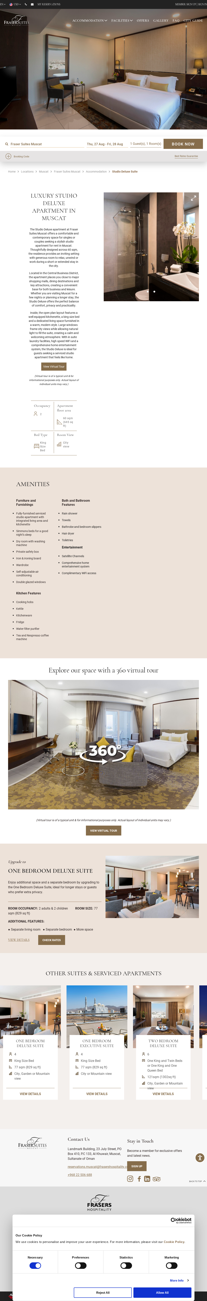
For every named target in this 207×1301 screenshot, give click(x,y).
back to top (195, 1181)
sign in (202, 4)
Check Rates (51, 940)
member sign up (185, 4)
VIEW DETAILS (30, 1094)
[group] (103, 744)
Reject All (103, 1292)
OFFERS (143, 20)
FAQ (176, 20)
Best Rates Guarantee (186, 156)
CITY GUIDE (193, 20)
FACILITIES (120, 20)
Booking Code (21, 156)
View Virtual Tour (103, 830)
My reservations (49, 4)
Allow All (162, 1292)
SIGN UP (136, 1166)
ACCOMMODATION (88, 20)
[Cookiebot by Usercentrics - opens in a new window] (173, 1221)
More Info (177, 1280)
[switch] (81, 1265)
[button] (148, 292)
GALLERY (161, 20)
